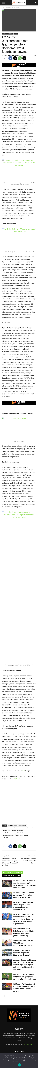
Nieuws (9, 7)
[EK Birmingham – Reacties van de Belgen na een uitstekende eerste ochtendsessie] (7, 904)
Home (3, 7)
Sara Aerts (5, 837)
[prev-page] (3, 996)
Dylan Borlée (30, 828)
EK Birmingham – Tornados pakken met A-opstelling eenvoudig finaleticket (23, 895)
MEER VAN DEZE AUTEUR (11, 875)
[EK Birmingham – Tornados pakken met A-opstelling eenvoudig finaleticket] (7, 895)
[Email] (24, 58)
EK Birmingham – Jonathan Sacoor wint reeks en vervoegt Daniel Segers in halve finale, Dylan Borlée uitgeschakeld (23, 919)
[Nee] (35, 1061)
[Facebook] (10, 58)
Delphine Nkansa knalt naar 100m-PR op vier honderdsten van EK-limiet (23, 943)
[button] (3, 2)
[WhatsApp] (20, 58)
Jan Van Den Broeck (8, 833)
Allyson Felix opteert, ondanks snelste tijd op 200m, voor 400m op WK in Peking (10, 862)
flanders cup (6, 830)
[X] (15, 58)
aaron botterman (12, 825)
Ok (19, 1065)
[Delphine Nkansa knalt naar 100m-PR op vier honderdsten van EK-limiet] (7, 942)
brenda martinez (7, 828)
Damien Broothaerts (19, 828)
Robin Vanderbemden (22, 835)
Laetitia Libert (19, 833)
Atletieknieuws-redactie (12, 55)
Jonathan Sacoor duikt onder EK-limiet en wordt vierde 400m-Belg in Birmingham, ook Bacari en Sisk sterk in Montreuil (24, 964)
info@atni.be (28, 1044)
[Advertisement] (19, 802)
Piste (16, 33)
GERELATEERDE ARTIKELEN (12, 872)
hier (23, 771)
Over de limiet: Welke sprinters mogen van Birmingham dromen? (21, 952)
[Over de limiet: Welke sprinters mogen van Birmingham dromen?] (7, 952)
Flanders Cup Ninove (17, 830)
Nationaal (16, 7)
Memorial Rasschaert (8, 835)
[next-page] (6, 996)
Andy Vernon (22, 825)
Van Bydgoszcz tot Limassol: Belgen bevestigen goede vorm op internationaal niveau (24, 976)
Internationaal (6, 989)
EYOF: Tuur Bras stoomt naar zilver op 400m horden (28, 861)
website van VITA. (18, 779)
